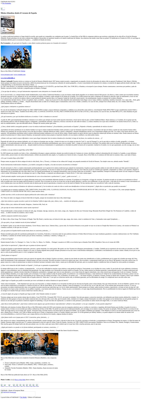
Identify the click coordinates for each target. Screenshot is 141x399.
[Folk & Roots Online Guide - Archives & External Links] (34, 386)
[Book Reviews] (27, 386)
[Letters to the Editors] (21, 386)
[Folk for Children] (30, 386)
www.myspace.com (7, 74)
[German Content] (6, 386)
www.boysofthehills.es (8, 78)
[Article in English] (3, 9)
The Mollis (23, 397)
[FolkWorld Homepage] (2, 386)
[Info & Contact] (37, 386)
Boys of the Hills (20, 379)
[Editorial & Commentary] (14, 386)
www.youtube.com (19, 74)
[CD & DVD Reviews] (24, 386)
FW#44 (23, 71)
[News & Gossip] (17, 386)
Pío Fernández (6, 3)
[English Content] (11, 386)
